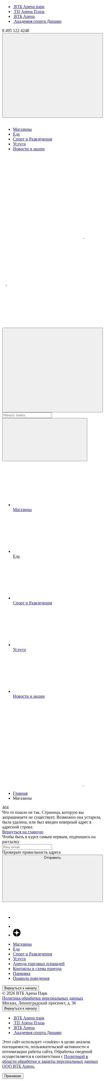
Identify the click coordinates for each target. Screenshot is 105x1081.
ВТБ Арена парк (28, 6)
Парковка (21, 973)
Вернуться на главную (22, 832)
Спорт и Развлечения (32, 139)
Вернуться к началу (20, 988)
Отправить (52, 858)
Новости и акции (29, 148)
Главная (20, 793)
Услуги (19, 144)
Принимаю (12, 1076)
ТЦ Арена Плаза (28, 11)
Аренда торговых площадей (39, 963)
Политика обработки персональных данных (42, 998)
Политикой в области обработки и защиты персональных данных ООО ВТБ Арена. (50, 1061)
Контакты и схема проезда (37, 968)
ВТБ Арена (24, 16)
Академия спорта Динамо (37, 21)
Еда (16, 134)
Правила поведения (31, 978)
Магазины (22, 129)
